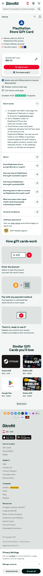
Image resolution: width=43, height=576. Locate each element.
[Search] (39, 9)
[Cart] (39, 3)
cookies (12, 556)
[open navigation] (3, 3)
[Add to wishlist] (34, 16)
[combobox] (19, 9)
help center (15, 223)
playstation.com (26, 116)
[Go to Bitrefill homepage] (12, 3)
